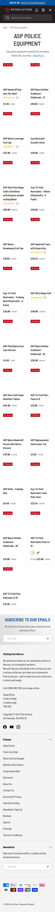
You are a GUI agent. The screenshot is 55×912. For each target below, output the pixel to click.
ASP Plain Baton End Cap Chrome (13, 348)
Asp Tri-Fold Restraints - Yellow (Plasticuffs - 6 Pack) (40, 193)
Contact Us (8, 790)
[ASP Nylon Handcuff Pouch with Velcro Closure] (13, 424)
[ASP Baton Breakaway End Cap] (13, 228)
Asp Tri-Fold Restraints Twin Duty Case (39, 492)
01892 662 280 (14, 688)
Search (6, 822)
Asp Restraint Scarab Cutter (38, 140)
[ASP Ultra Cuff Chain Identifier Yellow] (13, 379)
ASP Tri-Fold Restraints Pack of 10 (40, 541)
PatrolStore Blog (11, 803)
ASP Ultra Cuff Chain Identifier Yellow (13, 397)
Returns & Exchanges (13, 758)
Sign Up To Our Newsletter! (33, 2)
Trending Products (16, 112)
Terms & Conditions (12, 835)
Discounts (8, 777)
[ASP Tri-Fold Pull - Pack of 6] (41, 379)
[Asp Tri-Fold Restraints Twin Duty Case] (41, 473)
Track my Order (10, 751)
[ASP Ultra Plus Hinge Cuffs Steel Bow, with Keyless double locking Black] (13, 171)
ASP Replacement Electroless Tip (40, 442)
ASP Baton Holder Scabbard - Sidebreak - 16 (40, 350)
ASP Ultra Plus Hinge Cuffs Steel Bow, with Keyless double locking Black (13, 193)
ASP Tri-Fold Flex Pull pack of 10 (11, 595)
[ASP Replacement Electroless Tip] (41, 424)
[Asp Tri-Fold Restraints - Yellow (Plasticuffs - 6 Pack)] (41, 171)
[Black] (38, 553)
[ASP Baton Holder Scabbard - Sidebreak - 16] (41, 330)
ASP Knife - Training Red (13, 490)
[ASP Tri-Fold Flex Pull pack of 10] (13, 578)
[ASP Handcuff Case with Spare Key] (41, 228)
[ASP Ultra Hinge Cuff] (41, 277)
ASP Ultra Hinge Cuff (41, 293)
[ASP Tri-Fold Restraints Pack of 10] (41, 522)
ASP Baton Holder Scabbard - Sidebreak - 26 (12, 541)
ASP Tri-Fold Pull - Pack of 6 (40, 397)
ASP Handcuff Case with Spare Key (40, 246)
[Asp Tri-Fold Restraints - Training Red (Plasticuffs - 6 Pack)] (13, 277)
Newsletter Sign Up (12, 809)
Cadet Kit (11, 101)
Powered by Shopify (26, 904)
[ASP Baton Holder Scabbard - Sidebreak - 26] (13, 522)
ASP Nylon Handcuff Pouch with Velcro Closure (13, 443)
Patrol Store (13, 904)
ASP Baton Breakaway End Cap (13, 246)
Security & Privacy (12, 796)
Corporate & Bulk (11, 771)
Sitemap (7, 828)
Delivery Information (13, 764)
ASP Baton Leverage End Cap (13, 140)
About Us (7, 783)
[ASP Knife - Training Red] (13, 473)
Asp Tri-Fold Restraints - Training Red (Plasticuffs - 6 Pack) (13, 299)
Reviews (7, 815)
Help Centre (9, 745)
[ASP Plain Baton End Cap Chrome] (13, 330)
